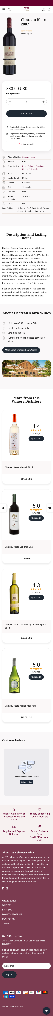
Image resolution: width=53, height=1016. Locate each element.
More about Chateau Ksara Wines (21, 350)
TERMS (5, 923)
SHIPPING (7, 909)
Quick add (36, 438)
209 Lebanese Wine (15, 1006)
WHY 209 (6, 905)
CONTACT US (8, 919)
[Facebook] (3, 888)
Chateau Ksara (28, 157)
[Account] (43, 9)
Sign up (9, 974)
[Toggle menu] (4, 9)
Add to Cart (26, 113)
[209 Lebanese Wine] (26, 9)
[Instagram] (7, 888)
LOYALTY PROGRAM (12, 914)
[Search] (11, 9)
